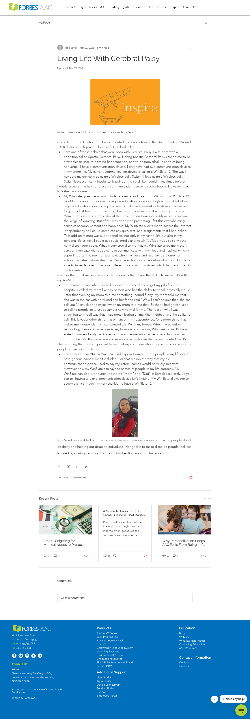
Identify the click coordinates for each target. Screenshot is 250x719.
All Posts (45, 22)
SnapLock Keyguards (109, 658)
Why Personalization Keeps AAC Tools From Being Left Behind (183, 543)
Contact (184, 662)
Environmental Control (110, 655)
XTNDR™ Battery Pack (110, 640)
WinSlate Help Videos (192, 640)
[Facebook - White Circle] (14, 655)
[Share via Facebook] (59, 466)
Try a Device (104, 681)
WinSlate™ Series (107, 636)
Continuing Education (192, 644)
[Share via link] (86, 466)
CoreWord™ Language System (115, 647)
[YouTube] (20, 655)
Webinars (185, 637)
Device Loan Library (109, 684)
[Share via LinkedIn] (77, 466)
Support (102, 692)
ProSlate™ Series (107, 633)
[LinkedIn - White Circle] (40, 655)
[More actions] (190, 47)
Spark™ (101, 644)
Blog (182, 633)
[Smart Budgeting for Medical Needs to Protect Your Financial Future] (65, 519)
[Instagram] (27, 655)
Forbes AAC (30, 698)
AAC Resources (188, 648)
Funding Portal (105, 688)
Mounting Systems (108, 651)
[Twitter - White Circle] (33, 655)
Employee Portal (107, 695)
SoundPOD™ (104, 666)
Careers (184, 666)
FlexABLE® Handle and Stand (115, 662)
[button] (70, 7)
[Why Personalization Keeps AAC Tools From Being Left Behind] (184, 519)
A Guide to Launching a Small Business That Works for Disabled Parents (124, 513)
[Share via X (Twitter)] (68, 466)
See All (207, 498)
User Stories (104, 677)
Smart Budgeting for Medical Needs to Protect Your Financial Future (63, 543)
